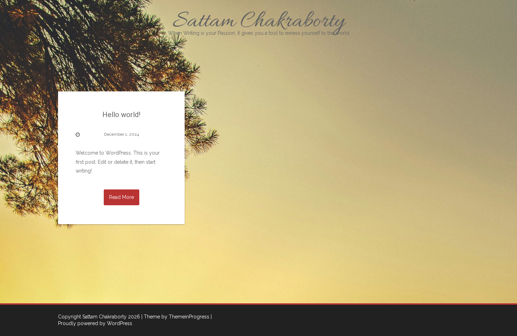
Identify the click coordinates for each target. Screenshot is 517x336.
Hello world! (121, 114)
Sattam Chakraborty (258, 21)
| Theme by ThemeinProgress (175, 316)
